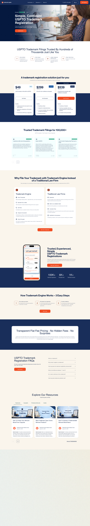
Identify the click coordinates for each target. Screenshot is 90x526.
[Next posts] (17, 441)
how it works (50, 339)
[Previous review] (13, 162)
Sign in (75, 2)
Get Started (84, 2)
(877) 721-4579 (19, 365)
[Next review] (17, 162)
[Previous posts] (13, 441)
